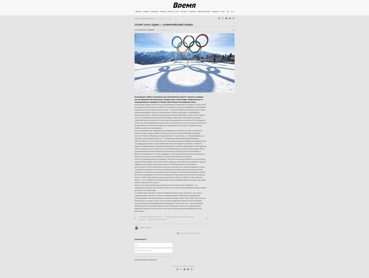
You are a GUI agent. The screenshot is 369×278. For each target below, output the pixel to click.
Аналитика (155, 11)
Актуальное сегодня (147, 18)
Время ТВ (170, 11)
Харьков (138, 11)
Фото (177, 11)
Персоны (183, 11)
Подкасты (215, 11)
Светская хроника (203, 11)
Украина (146, 11)
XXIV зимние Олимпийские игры (151, 217)
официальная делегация (157, 219)
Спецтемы (192, 11)
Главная (137, 18)
